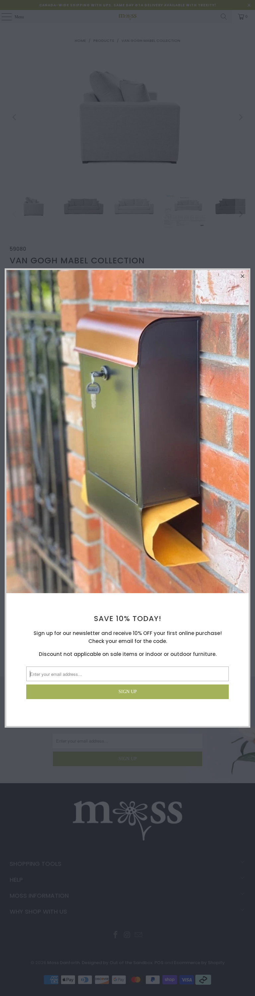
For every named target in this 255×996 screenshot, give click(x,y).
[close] (243, 276)
